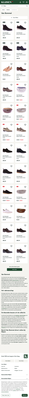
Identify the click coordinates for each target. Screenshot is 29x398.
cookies (14, 390)
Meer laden (14, 269)
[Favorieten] (23, 2)
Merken (8, 9)
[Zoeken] (27, 5)
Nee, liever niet (5, 395)
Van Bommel (14, 9)
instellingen (18, 389)
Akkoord (25, 395)
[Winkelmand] (27, 2)
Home (3, 9)
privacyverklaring (5, 391)
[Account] (20, 2)
